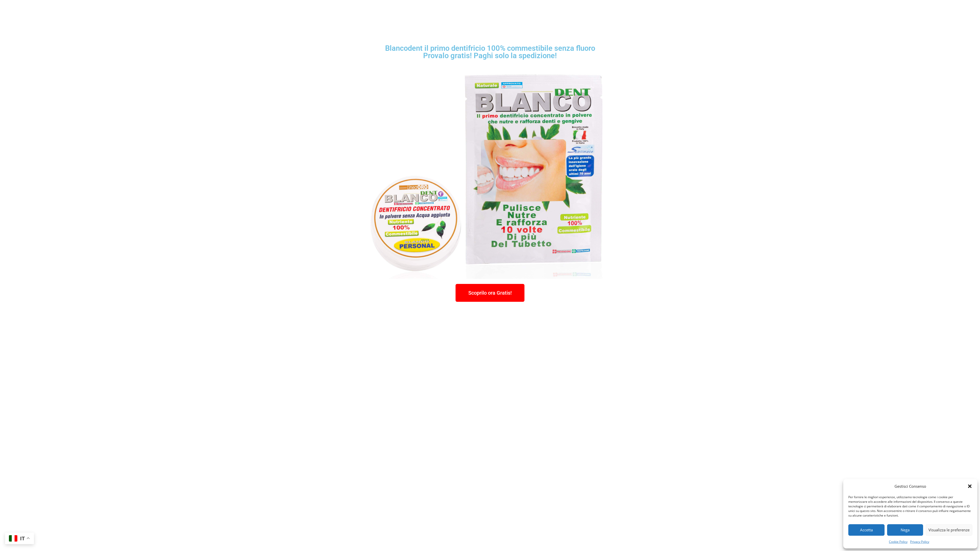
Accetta (866, 529)
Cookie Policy (898, 542)
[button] (969, 486)
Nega (905, 529)
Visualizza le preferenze (949, 529)
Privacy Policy (919, 542)
